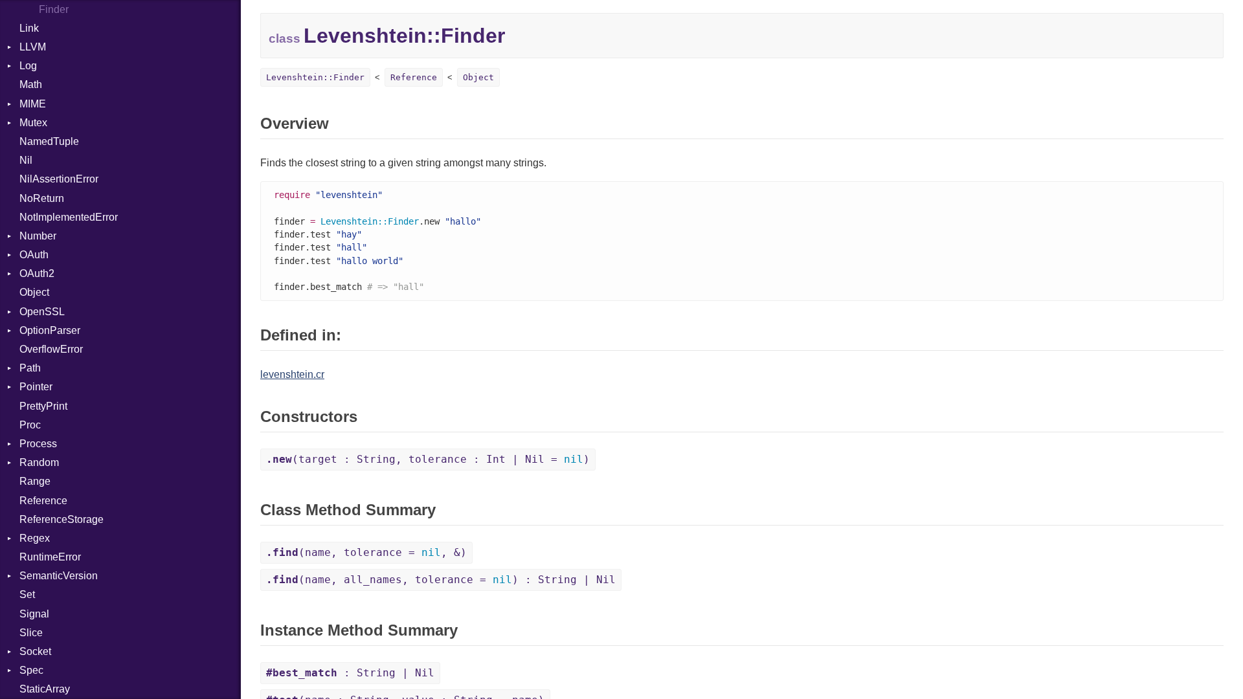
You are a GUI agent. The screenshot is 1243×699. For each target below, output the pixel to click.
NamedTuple (49, 141)
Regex (34, 538)
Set (27, 594)
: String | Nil (350, 673)
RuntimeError (50, 556)
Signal (34, 613)
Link (29, 28)
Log (28, 65)
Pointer (35, 386)
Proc (30, 424)
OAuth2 (36, 273)
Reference (43, 500)
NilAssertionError (58, 178)
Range (34, 481)
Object (34, 292)
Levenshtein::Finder (315, 77)
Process (38, 443)
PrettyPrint (43, 406)
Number (37, 235)
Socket (35, 651)
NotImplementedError (68, 217)
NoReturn (41, 198)
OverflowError (51, 349)
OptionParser (49, 330)
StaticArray (44, 688)
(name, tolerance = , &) (366, 552)
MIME (32, 103)
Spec (31, 670)
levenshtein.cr (292, 374)
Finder (54, 9)
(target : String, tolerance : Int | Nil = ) (428, 459)
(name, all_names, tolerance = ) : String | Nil (441, 579)
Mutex (33, 122)
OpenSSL (42, 311)
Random (39, 462)
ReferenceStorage (61, 519)
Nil (25, 160)
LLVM (32, 46)
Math (30, 84)
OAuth (34, 254)
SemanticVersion (58, 575)
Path (30, 367)
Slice (31, 632)
